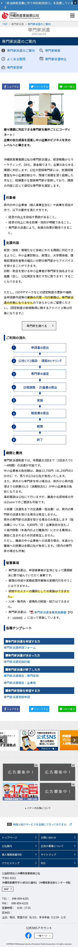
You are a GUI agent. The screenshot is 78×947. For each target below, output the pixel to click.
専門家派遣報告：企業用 (20, 683)
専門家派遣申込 (56, 59)
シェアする (13, 86)
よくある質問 (16, 59)
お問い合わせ (48, 837)
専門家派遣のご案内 (39, 24)
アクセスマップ (10, 863)
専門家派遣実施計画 (17, 661)
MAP (6, 889)
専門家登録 (14, 67)
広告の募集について (52, 846)
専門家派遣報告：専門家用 (21, 675)
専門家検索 (52, 50)
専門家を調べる (37, 326)
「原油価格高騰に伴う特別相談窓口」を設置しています (38, 5)
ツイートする (41, 86)
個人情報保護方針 (12, 854)
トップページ (9, 837)
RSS (43, 863)
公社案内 (7, 846)
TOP (4, 24)
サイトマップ (48, 854)
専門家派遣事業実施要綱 (50, 612)
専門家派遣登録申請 (17, 697)
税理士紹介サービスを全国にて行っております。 (41, 824)
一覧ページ (42, 935)
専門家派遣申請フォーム (20, 647)
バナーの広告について (39, 808)
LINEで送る (69, 86)
